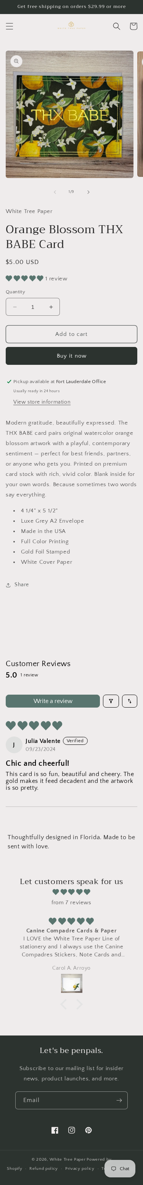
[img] (71, 892)
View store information (42, 402)
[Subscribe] (119, 1100)
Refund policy (43, 1168)
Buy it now (72, 356)
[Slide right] (88, 192)
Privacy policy (80, 1168)
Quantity (15, 291)
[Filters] (111, 701)
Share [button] (21, 585)
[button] (9, 26)
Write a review (53, 701)
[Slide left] (55, 192)
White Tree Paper (67, 1159)
